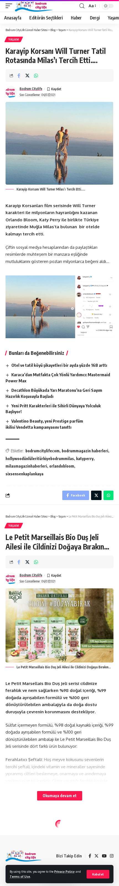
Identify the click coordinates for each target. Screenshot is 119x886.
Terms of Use (20, 876)
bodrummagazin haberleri (85, 450)
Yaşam (13, 39)
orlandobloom (61, 466)
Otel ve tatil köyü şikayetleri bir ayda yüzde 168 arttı (59, 365)
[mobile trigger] (10, 6)
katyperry (85, 458)
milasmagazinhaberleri (26, 466)
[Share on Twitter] (27, 75)
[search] (82, 6)
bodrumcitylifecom (42, 450)
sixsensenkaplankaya (24, 473)
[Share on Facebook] (19, 75)
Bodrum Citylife (31, 89)
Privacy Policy (64, 871)
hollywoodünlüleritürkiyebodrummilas (40, 458)
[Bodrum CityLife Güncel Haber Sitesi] (34, 6)
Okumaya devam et (60, 795)
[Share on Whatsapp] (36, 75)
